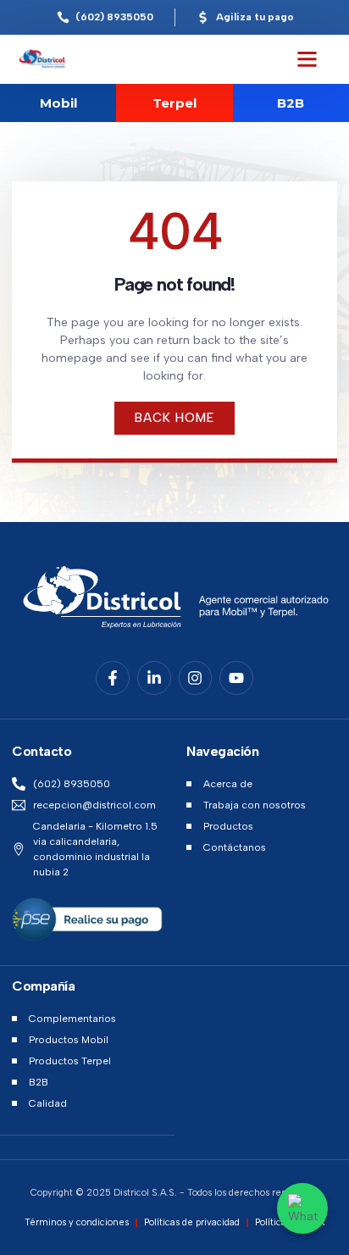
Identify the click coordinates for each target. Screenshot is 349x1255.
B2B (290, 103)
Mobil (58, 103)
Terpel (174, 103)
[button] (307, 59)
